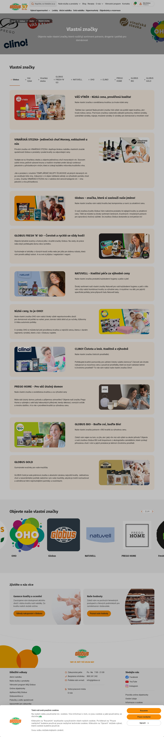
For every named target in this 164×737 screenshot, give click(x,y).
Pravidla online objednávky (136, 695)
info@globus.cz (93, 680)
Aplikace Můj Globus (18, 692)
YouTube (133, 682)
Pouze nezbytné (143, 717)
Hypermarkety (92, 10)
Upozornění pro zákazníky (20, 704)
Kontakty (126, 4)
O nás (98, 4)
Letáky (55, 10)
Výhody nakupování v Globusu (29, 613)
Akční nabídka (65, 10)
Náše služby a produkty (19, 681)
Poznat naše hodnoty (99, 613)
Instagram (133, 686)
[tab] (15, 80)
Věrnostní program (113, 4)
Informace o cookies (134, 702)
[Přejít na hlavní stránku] (15, 6)
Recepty (91, 4)
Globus (22, 21)
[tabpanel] (82, 290)
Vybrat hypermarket (39, 10)
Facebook (134, 677)
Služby (31, 21)
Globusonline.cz (16, 696)
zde (40, 716)
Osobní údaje (131, 699)
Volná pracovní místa (77, 689)
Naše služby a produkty (68, 4)
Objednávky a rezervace (110, 10)
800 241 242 (92, 676)
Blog (84, 4)
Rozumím (144, 711)
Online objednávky (17, 688)
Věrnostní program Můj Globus (23, 685)
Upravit (143, 723)
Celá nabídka (78, 10)
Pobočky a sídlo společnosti (21, 700)
